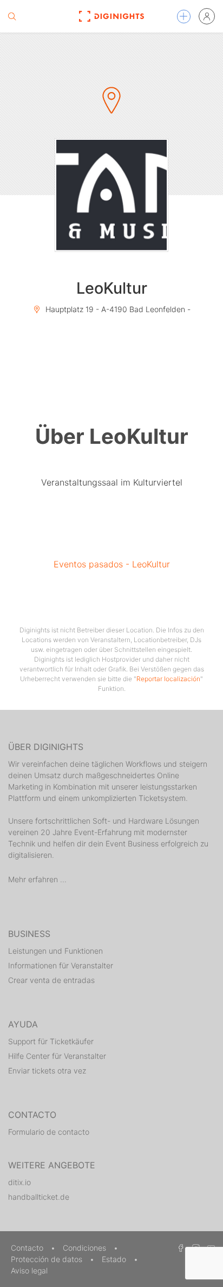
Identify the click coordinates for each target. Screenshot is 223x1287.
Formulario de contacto (48, 1131)
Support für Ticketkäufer (51, 1041)
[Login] (207, 16)
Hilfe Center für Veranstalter (57, 1055)
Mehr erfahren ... (37, 879)
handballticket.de (38, 1196)
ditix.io (19, 1182)
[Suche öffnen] (12, 16)
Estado (115, 1259)
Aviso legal (29, 1270)
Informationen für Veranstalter (60, 965)
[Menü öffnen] (184, 16)
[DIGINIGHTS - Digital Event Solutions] (112, 16)
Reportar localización (168, 679)
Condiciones (85, 1247)
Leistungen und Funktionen (55, 950)
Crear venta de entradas (51, 980)
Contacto (28, 1247)
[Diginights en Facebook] (179, 1247)
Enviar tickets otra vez (47, 1070)
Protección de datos (47, 1259)
